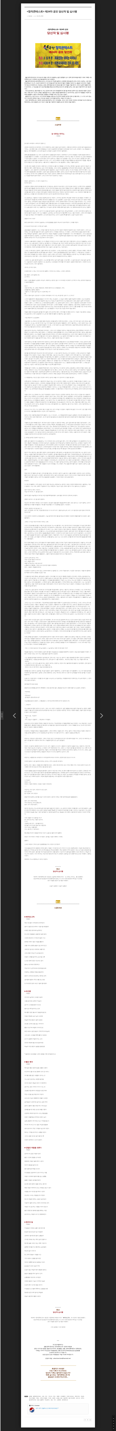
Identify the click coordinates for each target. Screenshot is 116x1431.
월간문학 (66, 1398)
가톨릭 (57, 1396)
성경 (43, 1396)
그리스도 (50, 1396)
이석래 (49, 1398)
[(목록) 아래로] (113, 1426)
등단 (52, 1399)
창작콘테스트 (65, 1399)
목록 (1, 715)
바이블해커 (63, 1396)
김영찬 (53, 1398)
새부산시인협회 (43, 1398)
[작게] (113, 1421)
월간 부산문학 (72, 1398)
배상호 (82, 1396)
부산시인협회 (32, 1398)
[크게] (113, 1418)
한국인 (82, 1398)
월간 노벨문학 (40, 1399)
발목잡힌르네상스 (37, 1396)
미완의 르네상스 (70, 1396)
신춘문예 (59, 1399)
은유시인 (78, 1398)
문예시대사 (77, 1396)
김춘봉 (30, 1396)
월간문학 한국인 (32, 1399)
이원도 (37, 1398)
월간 (61, 1398)
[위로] (113, 1423)
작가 (55, 1399)
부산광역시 (47, 1399)
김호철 (57, 1398)
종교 (54, 1396)
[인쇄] (113, 1428)
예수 (46, 1396)
